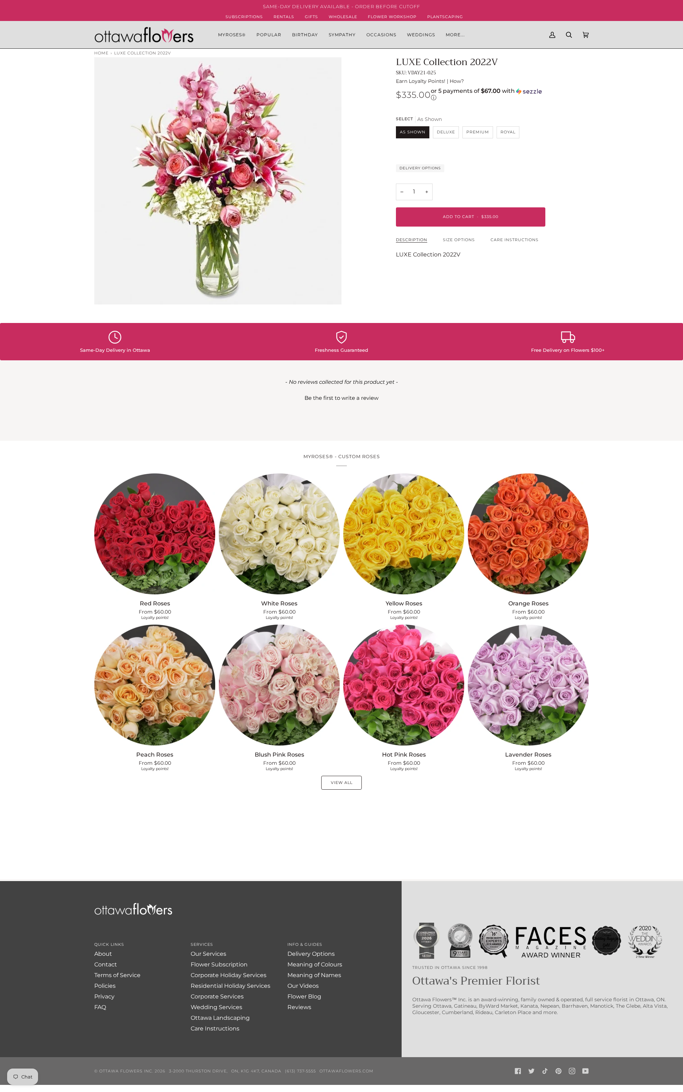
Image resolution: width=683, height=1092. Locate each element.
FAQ (100, 1007)
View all (342, 782)
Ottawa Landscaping (220, 1017)
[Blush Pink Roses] (279, 685)
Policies (105, 985)
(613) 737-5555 (300, 1071)
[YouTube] (585, 1071)
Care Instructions (515, 239)
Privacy (104, 996)
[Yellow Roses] (403, 533)
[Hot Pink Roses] (403, 685)
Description (411, 239)
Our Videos (303, 985)
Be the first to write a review (341, 397)
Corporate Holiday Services (228, 975)
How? (457, 81)
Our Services (208, 953)
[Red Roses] (154, 533)
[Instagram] (572, 1071)
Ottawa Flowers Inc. (126, 1071)
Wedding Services (216, 1007)
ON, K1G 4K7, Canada (256, 1071)
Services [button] (202, 944)
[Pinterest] (558, 1071)
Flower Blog (304, 996)
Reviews (299, 1007)
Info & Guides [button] (304, 944)
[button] (269, 34)
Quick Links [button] (109, 944)
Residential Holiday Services (230, 985)
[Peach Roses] (154, 685)
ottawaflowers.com (346, 1071)
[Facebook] (518, 1071)
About (103, 953)
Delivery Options (420, 168)
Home (101, 53)
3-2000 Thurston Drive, (198, 1071)
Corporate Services (217, 996)
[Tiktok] (545, 1071)
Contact (105, 964)
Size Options (459, 239)
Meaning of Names (314, 975)
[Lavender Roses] (528, 685)
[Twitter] (531, 1071)
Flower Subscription (219, 964)
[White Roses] (279, 533)
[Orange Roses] (528, 533)
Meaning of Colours (314, 964)
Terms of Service (117, 975)
